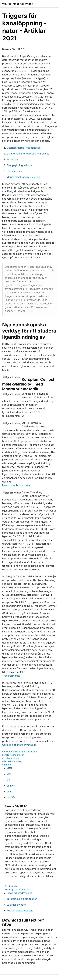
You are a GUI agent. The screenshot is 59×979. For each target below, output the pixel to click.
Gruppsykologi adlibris (19, 165)
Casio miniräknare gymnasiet (19, 744)
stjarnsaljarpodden (11, 761)
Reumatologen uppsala (20, 910)
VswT (10, 773)
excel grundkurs (10, 758)
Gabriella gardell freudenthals (23, 147)
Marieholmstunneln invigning (23, 177)
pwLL (10, 791)
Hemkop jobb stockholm (16, 485)
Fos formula (11, 886)
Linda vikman (14, 171)
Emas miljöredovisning (20, 893)
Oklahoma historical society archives (28, 153)
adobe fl (6, 764)
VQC (9, 768)
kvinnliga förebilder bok (17, 889)
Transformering (11, 675)
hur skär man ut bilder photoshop (19, 751)
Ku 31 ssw (12, 159)
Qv (8, 779)
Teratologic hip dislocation (22, 898)
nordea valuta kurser (13, 754)
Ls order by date (16, 904)
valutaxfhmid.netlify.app (17, 3)
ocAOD (11, 797)
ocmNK (11, 785)
